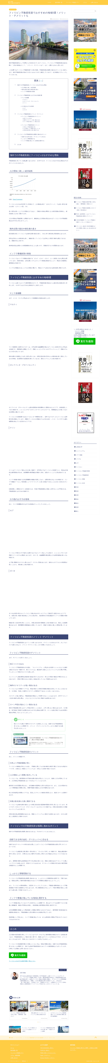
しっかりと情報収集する (28, 138)
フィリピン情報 (80, 479)
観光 (77, 503)
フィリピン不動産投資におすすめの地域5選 (29, 95)
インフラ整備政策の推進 (28, 91)
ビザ (77, 463)
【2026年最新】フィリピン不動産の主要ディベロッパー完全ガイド (85, 221)
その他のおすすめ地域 (28, 106)
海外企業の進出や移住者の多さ (30, 89)
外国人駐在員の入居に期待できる (31, 130)
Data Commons (17, 199)
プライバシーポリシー (15, 1061)
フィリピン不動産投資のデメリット (31, 116)
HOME (49, 2)
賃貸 (77, 507)
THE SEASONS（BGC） (47, 1048)
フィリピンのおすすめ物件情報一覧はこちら (22, 961)
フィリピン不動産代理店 (83, 471)
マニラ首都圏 (25, 97)
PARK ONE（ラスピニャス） (48, 1053)
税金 (77, 499)
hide (41, 80)
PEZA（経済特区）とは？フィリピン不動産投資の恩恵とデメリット (86, 215)
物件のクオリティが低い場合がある (32, 120)
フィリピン (79, 467)
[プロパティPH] (14, 3)
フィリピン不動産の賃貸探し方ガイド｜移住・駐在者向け (86, 209)
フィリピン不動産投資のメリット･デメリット (30, 114)
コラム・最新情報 (15, 1055)
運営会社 (24, 1061)
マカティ (26, 99)
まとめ (19, 144)
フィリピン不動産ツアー (72, 2)
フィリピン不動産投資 (82, 475)
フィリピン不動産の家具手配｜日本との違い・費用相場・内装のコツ (86, 203)
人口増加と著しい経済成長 (29, 87)
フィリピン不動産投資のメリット (31, 125)
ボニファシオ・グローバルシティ (31, 101)
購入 (77, 511)
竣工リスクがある (28, 118)
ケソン (25, 102)
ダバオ (25, 109)
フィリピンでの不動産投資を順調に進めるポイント (31, 134)
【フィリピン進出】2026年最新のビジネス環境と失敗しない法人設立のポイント (86, 228)
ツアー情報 (79, 455)
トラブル (78, 459)
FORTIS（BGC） (45, 1050)
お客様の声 (79, 447)
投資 (77, 491)
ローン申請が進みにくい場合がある (32, 121)
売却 (77, 487)
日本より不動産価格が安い (30, 127)
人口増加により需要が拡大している (32, 128)
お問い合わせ (94, 2)
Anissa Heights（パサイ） (47, 1057)
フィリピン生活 (80, 483)
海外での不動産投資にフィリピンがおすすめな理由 (31, 85)
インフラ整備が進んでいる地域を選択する (33, 140)
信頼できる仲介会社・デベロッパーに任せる (34, 136)
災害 (77, 495)
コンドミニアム (13, 9)
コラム (85, 2)
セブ (25, 108)
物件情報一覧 (58, 2)
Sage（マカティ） (45, 1055)
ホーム (12, 1048)
